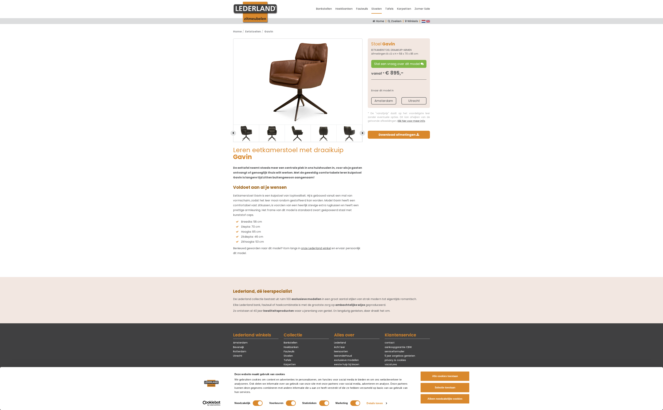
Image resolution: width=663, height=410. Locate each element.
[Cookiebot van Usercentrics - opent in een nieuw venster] (211, 403)
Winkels (412, 21)
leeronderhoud (343, 355)
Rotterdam (239, 351)
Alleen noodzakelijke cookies (444, 398)
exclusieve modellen (346, 360)
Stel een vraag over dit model (397, 64)
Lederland (340, 342)
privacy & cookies (395, 360)
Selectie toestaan (445, 387)
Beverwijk (238, 347)
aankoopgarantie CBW (398, 347)
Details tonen (375, 403)
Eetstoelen (253, 32)
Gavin (268, 32)
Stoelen (376, 9)
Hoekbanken (344, 9)
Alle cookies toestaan (445, 376)
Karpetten (404, 9)
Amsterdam (383, 101)
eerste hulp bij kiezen (346, 364)
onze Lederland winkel (316, 248)
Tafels (389, 9)
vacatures (391, 364)
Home (380, 21)
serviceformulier (394, 351)
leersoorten (341, 351)
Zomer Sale (422, 9)
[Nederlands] (423, 21)
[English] (428, 21)
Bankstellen (324, 9)
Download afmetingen (397, 134)
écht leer (339, 347)
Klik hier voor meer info (411, 121)
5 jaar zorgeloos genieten (400, 355)
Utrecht (414, 101)
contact (390, 342)
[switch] (291, 403)
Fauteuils (362, 9)
